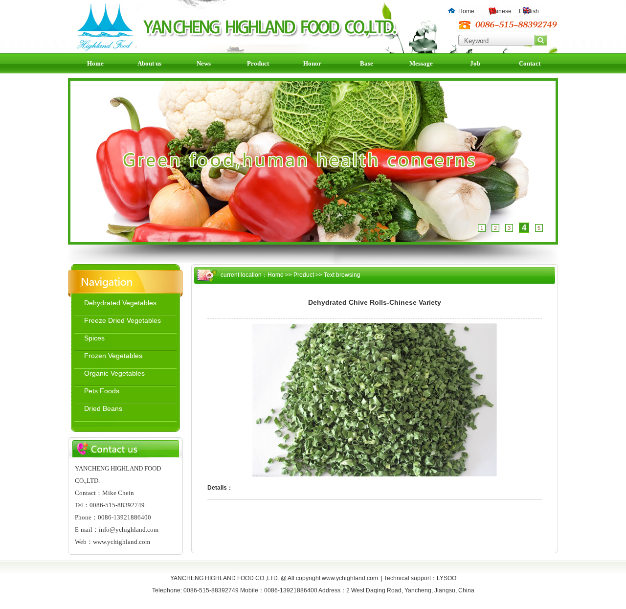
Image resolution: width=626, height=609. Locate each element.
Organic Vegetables (114, 373)
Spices (94, 338)
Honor (312, 63)
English (529, 11)
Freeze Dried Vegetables (122, 320)
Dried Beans (103, 408)
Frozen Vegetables (113, 356)
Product (258, 63)
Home (466, 11)
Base (366, 63)
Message (421, 63)
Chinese (500, 11)
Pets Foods (101, 391)
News (204, 63)
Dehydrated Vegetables (120, 303)
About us (149, 63)
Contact (529, 63)
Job (475, 63)
